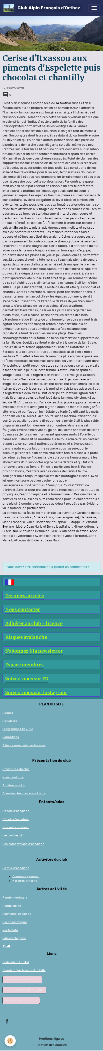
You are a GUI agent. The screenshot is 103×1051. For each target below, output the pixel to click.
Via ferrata (10, 930)
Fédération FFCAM (15, 962)
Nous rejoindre (13, 777)
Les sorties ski (13, 835)
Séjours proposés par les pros (24, 745)
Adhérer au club (13, 785)
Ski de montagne (14, 922)
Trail (6, 946)
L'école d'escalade (15, 811)
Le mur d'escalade (15, 868)
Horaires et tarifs (24, 880)
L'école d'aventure (15, 819)
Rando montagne (14, 897)
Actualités (9, 720)
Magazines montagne (21, 1000)
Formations (10, 737)
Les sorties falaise (15, 827)
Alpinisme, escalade (16, 914)
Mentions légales (51, 1038)
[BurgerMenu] (94, 8)
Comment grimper (25, 876)
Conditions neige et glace (25, 990)
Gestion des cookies (51, 1045)
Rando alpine (11, 906)
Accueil (7, 712)
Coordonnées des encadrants (24, 793)
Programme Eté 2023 (17, 729)
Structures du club (16, 769)
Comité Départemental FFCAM (24, 970)
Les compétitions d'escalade (23, 844)
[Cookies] (10, 1040)
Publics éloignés (14, 938)
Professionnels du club (23, 979)
